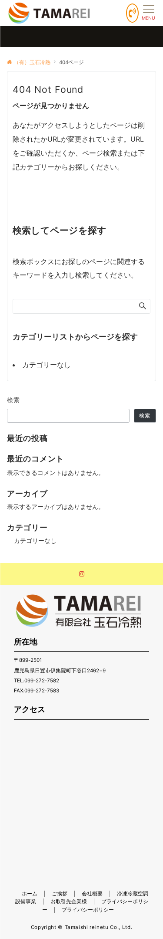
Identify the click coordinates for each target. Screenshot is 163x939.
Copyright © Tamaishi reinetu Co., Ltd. (81, 927)
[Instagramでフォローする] (81, 574)
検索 (13, 399)
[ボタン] (132, 13)
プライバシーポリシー (88, 910)
